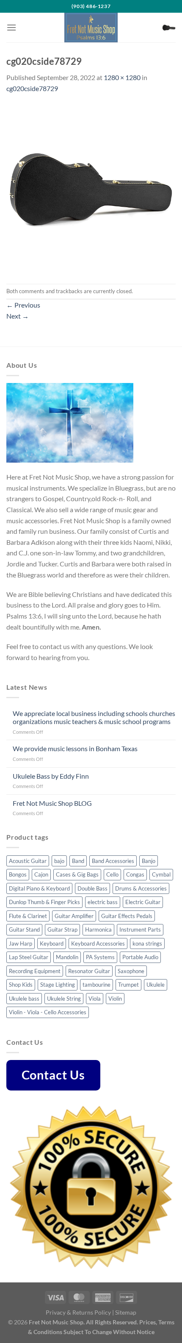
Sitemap (125, 1312)
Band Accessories (113, 860)
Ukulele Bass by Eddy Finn (51, 776)
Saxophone (131, 971)
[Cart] (169, 28)
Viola (94, 998)
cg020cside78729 (32, 88)
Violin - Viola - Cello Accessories (47, 1012)
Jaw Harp (20, 943)
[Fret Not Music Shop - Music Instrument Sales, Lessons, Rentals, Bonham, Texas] (91, 27)
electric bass (103, 902)
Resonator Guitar (89, 971)
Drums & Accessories (141, 888)
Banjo (148, 860)
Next (17, 316)
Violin (115, 998)
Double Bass (92, 888)
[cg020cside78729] (91, 188)
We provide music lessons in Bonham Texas (75, 748)
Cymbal (161, 874)
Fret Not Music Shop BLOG (52, 803)
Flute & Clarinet (28, 916)
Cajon (41, 874)
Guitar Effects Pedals (126, 916)
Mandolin (67, 957)
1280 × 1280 (122, 77)
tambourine (96, 984)
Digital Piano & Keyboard (39, 888)
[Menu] (11, 27)
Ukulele (155, 984)
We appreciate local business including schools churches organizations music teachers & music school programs (94, 717)
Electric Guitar (142, 902)
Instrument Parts (140, 929)
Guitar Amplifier (74, 916)
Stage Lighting (57, 984)
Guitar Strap (62, 929)
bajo (59, 860)
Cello (112, 874)
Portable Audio (140, 957)
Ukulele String (64, 998)
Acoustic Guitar (28, 860)
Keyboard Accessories (98, 943)
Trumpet (128, 984)
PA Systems (100, 957)
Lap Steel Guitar (28, 957)
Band (78, 860)
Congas (135, 874)
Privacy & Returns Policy (78, 1312)
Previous (23, 305)
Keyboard (51, 943)
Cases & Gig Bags (77, 874)
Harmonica (98, 929)
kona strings (147, 943)
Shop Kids (21, 984)
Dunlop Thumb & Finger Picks (44, 902)
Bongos (18, 874)
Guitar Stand (24, 929)
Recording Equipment (35, 971)
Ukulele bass (24, 998)
